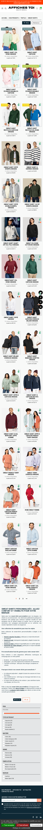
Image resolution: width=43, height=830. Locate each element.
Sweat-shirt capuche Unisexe (32, 281)
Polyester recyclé (10, 745)
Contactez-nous (7, 791)
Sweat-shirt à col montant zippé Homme (11, 435)
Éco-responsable (10, 769)
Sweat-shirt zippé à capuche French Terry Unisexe (32, 435)
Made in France (10, 766)
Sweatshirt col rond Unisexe (11, 281)
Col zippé (8, 725)
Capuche (8, 720)
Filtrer (27, 23)
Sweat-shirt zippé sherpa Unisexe (11, 168)
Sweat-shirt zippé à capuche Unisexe (11, 396)
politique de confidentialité (33, 807)
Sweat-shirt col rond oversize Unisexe (32, 587)
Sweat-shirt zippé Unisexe (11, 318)
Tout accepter (9, 825)
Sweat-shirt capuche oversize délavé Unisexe (32, 319)
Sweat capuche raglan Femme (11, 549)
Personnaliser (36, 825)
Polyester (8, 743)
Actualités (27, 790)
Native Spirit (9, 778)
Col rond (8, 722)
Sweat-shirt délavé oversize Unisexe (10, 357)
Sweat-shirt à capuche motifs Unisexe (32, 396)
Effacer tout (17, 699)
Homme (8, 755)
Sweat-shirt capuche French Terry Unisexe (11, 511)
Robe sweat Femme (32, 510)
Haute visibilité (10, 729)
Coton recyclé (9, 741)
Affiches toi (17, 790)
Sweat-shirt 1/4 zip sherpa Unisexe (32, 205)
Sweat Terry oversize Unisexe (32, 473)
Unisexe (8, 757)
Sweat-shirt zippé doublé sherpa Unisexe (11, 206)
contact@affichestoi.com (22, 3)
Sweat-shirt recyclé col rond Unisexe (32, 130)
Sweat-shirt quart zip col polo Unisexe (11, 244)
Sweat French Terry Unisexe (11, 473)
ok (27, 699)
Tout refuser (23, 825)
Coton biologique (11, 739)
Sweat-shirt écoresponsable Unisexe (32, 91)
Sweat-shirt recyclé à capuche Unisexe (11, 130)
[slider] (3, 713)
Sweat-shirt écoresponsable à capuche (11, 91)
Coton (8, 736)
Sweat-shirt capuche (32, 53)
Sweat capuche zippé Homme (32, 549)
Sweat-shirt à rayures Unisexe (32, 168)
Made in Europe (10, 764)
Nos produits (6, 790)
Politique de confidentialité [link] (21, 828)
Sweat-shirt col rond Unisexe (10, 53)
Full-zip (8, 727)
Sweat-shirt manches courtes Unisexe (32, 358)
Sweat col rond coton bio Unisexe (32, 244)
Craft (7, 776)
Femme (8, 753)
